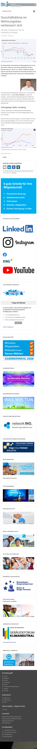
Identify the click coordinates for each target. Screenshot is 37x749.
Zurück (5, 157)
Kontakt (6, 690)
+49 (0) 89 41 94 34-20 (10, 732)
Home (5, 676)
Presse (6, 680)
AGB (5, 702)
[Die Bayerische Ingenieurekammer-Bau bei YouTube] (18, 270)
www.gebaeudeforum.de (9, 642)
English (6, 688)
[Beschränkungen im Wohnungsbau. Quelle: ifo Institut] (18, 138)
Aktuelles (6, 678)
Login (5, 709)
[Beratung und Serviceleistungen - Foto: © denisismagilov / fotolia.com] (18, 518)
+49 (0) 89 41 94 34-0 (10, 730)
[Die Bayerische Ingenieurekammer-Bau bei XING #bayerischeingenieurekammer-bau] (8, 261)
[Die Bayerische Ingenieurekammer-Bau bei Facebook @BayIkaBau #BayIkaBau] (5, 255)
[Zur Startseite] (11, 4)
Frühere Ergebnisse (8, 327)
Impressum (7, 698)
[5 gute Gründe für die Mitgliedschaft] (18, 196)
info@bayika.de (8, 734)
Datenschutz (14, 172)
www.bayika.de (8, 736)
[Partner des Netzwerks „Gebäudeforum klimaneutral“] (18, 633)
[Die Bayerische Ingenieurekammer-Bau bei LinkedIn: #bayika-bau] (18, 228)
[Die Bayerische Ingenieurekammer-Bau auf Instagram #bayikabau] (18, 242)
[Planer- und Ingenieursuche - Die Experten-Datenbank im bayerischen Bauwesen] (18, 540)
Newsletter (7, 682)
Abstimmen (18, 322)
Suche (6, 684)
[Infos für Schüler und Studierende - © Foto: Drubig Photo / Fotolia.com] (18, 563)
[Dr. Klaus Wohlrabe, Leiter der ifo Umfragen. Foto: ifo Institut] (28, 85)
